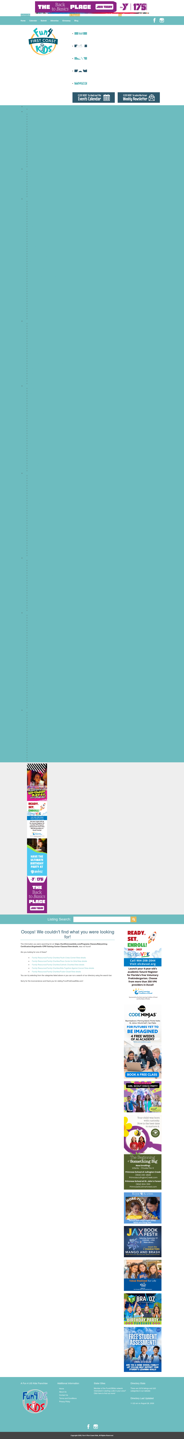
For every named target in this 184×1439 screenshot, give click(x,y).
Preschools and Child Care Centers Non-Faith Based (50, 141)
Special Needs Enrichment (39, 538)
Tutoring (32, 161)
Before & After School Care (39, 114)
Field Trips (33, 228)
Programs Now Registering (39, 528)
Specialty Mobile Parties (38, 465)
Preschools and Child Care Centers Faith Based (48, 139)
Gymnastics (33, 642)
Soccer (31, 682)
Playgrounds (34, 273)
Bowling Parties (35, 396)
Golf (30, 640)
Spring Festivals (35, 752)
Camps (26, 106)
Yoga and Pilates (35, 707)
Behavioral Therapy (36, 326)
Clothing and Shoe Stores (39, 570)
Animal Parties (34, 388)
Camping (32, 216)
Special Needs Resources (39, 189)
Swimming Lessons (36, 697)
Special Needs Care (37, 376)
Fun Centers (34, 236)
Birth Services (34, 331)
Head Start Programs (37, 124)
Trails (31, 313)
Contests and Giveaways (38, 722)
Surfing (31, 692)
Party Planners (34, 453)
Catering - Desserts (36, 403)
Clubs (31, 485)
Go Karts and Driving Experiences (42, 241)
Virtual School (34, 164)
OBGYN (32, 361)
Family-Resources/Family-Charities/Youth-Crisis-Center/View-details (59, 957)
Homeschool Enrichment (38, 510)
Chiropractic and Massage (39, 338)
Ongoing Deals (35, 745)
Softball (32, 685)
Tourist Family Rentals (37, 607)
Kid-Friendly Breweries (38, 588)
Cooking (32, 488)
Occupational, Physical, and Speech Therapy (46, 363)
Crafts (31, 490)
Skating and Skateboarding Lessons (43, 680)
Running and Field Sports (39, 672)
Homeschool (34, 126)
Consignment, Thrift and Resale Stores (44, 575)
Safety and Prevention (37, 530)
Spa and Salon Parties (37, 463)
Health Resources (31, 321)
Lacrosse (32, 655)
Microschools (34, 136)
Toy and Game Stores (37, 610)
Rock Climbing (34, 667)
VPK (30, 166)
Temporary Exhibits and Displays (42, 303)
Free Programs (35, 508)
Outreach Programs (36, 523)
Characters (33, 408)
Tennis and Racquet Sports (39, 700)
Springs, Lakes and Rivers (39, 293)
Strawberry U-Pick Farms (39, 755)
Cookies (32, 415)
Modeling (32, 515)
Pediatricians (34, 373)
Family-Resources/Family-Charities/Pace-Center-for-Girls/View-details (59, 961)
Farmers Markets (35, 583)
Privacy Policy (64, 1401)
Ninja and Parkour (36, 660)
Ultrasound (33, 378)
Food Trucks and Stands (38, 430)
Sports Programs (30, 612)
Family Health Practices (38, 353)
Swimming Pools (35, 298)
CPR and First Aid (36, 341)
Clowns (32, 410)
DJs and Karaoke (35, 420)
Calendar (33, 20)
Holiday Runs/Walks (36, 737)
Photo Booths (34, 458)
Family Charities (35, 171)
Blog (76, 20)
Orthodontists (34, 366)
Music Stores (34, 595)
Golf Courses (34, 243)
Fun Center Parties (36, 433)
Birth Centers (34, 328)
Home (23, 20)
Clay (120, 15)
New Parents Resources (38, 184)
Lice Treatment (35, 358)
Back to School (35, 715)
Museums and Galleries (38, 268)
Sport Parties (34, 468)
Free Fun (32, 233)
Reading (32, 149)
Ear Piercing (33, 580)
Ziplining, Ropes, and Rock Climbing (43, 318)
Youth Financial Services (38, 196)
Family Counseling (36, 348)
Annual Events (34, 712)
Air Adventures (34, 201)
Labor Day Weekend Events (40, 742)
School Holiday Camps (38, 109)
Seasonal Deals (35, 747)
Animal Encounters (36, 203)
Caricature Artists (35, 400)
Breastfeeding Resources (39, 333)
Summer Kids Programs (38, 548)
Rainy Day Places (36, 278)
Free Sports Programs (37, 637)
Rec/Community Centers (38, 281)
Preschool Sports (35, 662)
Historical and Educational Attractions (43, 246)
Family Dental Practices (38, 351)
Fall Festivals (34, 727)
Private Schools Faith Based (40, 144)
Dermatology (34, 343)
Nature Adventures (36, 271)
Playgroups (33, 186)
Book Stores (33, 568)
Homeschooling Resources (39, 181)
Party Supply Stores (36, 455)
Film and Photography (37, 505)
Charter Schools (35, 116)
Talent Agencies (35, 194)
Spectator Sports (35, 288)
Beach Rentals (34, 563)
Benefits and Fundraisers (39, 717)
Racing (31, 665)
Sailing (31, 675)
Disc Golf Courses (36, 223)
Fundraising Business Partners (41, 179)
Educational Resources (38, 121)
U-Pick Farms (34, 760)
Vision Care (33, 381)
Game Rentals (34, 435)
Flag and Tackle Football (38, 635)
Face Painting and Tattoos (39, 425)
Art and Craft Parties (37, 391)
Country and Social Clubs (39, 218)
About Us (62, 1391)
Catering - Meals (35, 405)
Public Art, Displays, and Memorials (43, 276)
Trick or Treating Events (38, 757)
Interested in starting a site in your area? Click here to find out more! (110, 1391)
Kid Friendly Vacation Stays (39, 253)
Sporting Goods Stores (38, 602)
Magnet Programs (36, 134)
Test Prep (32, 156)
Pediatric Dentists (36, 368)
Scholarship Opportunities (39, 151)
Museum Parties (35, 448)
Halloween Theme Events (39, 732)
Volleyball (32, 702)
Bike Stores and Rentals (38, 565)
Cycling (32, 630)
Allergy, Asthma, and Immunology (42, 323)
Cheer (31, 625)
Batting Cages (34, 208)
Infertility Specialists (36, 356)
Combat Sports (35, 627)
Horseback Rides (35, 248)
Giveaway (66, 20)
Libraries (32, 258)
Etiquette (32, 500)
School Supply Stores (37, 600)
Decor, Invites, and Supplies (40, 418)
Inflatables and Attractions (39, 438)
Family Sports (34, 632)
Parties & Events (30, 386)
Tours (31, 311)
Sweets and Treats (36, 605)
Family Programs (35, 503)
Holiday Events (35, 735)
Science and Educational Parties (41, 460)
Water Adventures (36, 316)
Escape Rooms (35, 226)
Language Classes (36, 513)
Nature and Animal (36, 520)
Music (31, 518)
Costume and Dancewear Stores (42, 578)
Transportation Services (38, 159)
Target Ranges (35, 301)
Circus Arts (33, 483)
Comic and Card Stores (38, 573)
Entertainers (33, 423)
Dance (31, 493)
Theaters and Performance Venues (43, 306)
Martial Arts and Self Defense (40, 657)
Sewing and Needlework (38, 535)
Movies (31, 266)
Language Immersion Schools (40, 131)
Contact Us (63, 1395)
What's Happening (31, 710)
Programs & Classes (32, 473)
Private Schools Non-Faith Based (42, 146)
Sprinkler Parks (35, 296)
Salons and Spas (35, 283)
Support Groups (35, 191)
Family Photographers (37, 176)
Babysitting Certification (38, 480)
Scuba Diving (34, 677)
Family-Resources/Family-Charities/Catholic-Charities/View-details (58, 964)
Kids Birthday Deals (36, 440)
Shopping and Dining (32, 558)
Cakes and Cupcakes (37, 398)
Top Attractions (35, 308)
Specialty (32, 540)
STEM (31, 543)
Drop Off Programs (36, 119)
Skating (32, 286)
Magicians (33, 443)
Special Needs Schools (38, 154)
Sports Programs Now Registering (42, 690)
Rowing (32, 670)
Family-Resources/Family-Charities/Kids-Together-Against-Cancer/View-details (63, 968)
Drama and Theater (36, 495)
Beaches (32, 211)
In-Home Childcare (36, 129)
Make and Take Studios (38, 261)
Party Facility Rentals (37, 450)
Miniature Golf (34, 263)
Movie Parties (34, 445)
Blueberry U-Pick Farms (38, 720)
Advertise (54, 20)
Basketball (33, 620)
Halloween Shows (36, 730)
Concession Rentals (37, 413)
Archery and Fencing (37, 615)
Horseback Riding (36, 652)
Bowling (32, 213)
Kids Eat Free (34, 593)
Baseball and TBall (36, 617)
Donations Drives (35, 725)
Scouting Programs (36, 533)
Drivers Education (36, 498)
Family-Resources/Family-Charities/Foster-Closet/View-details (56, 971)
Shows (31, 750)
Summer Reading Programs (40, 550)
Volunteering (34, 555)
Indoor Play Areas (36, 251)
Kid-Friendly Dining (36, 590)
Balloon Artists (34, 393)
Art (30, 478)
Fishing (32, 231)
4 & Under (33, 475)
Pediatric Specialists (37, 371)
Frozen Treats (34, 585)
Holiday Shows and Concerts (40, 740)
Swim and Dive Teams (37, 695)
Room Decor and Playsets (39, 597)
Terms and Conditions (68, 1398)
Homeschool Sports (36, 650)
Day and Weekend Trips (38, 221)
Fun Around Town (31, 199)
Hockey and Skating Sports (39, 647)
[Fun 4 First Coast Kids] (43, 41)
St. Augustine (74, 15)
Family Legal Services (37, 174)
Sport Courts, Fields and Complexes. (43, 291)
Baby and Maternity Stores (39, 560)
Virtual (31, 553)
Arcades (32, 206)
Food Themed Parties (37, 428)
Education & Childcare (32, 111)
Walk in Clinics (34, 383)
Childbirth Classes (36, 336)
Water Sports (34, 705)
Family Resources (31, 169)
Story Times (33, 545)
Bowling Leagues (35, 622)
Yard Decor (33, 470)
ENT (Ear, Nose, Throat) (38, 346)
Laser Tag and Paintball (38, 256)
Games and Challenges (38, 238)
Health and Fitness (36, 645)
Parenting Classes (36, 525)
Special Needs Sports (37, 687)
